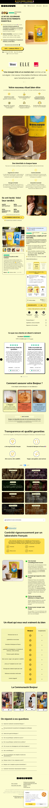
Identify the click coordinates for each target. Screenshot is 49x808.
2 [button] (22, 376)
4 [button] (24, 376)
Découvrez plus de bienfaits (12, 44)
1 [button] (21, 376)
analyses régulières (41, 588)
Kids (25, 6)
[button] (45, 6)
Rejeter (41, 804)
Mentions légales (27, 784)
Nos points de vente (16, 785)
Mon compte (14, 783)
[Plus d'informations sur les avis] (30, 336)
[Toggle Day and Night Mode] (24, 465)
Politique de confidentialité (29, 782)
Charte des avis (26, 787)
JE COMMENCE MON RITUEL (12, 217)
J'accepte (30, 804)
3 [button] (23, 376)
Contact (25, 785)
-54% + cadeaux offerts (11, 48)
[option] (13, 65)
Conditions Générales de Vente (30, 783)
